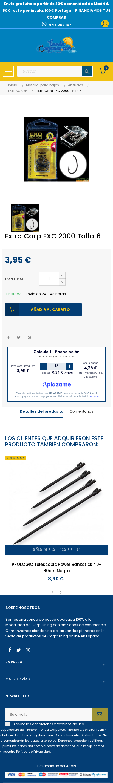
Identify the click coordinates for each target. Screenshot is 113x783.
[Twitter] (19, 651)
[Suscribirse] (100, 714)
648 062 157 (60, 24)
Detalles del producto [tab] (41, 411)
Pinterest (29, 337)
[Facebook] (9, 651)
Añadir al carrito (50, 309)
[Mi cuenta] (105, 23)
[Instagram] (28, 651)
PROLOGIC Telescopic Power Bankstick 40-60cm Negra (56, 568)
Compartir (8, 337)
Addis (71, 766)
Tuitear (18, 337)
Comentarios (81, 411)
